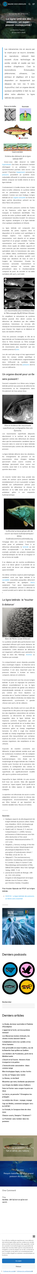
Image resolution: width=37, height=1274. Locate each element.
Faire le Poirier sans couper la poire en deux (17, 1089)
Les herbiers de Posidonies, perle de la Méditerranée (17, 1055)
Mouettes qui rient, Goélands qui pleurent (18, 1082)
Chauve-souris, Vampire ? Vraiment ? (16, 1115)
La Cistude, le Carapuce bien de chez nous (16, 1111)
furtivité (26, 547)
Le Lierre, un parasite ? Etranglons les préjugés (17, 1095)
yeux (17, 349)
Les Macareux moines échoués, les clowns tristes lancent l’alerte (16, 1037)
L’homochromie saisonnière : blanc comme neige (15, 1067)
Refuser (18, 1266)
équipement (20, 172)
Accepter (19, 1261)
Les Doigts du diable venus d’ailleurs (16, 1085)
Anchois (29, 655)
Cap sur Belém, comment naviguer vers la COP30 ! (17, 1105)
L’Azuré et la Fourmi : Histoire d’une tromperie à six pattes (16, 1061)
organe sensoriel (19, 197)
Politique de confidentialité (25, 1271)
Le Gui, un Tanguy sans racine (13, 1075)
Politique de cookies (9, 1271)
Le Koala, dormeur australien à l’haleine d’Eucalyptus (17, 1025)
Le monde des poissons (18, 14)
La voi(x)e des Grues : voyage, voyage (17, 1100)
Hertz (32, 582)
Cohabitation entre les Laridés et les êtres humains (16, 1043)
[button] (34, 1236)
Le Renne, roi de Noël (10, 1078)
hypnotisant (6, 164)
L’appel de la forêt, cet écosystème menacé (16, 1031)
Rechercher (7, 1002)
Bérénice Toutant (19, 30)
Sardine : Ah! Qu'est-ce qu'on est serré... (15, 1201)
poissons (5, 175)
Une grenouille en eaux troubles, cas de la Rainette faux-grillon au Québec (17, 1049)
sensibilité (5, 580)
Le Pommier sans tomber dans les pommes (15, 1120)
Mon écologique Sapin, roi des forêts (16, 1071)
